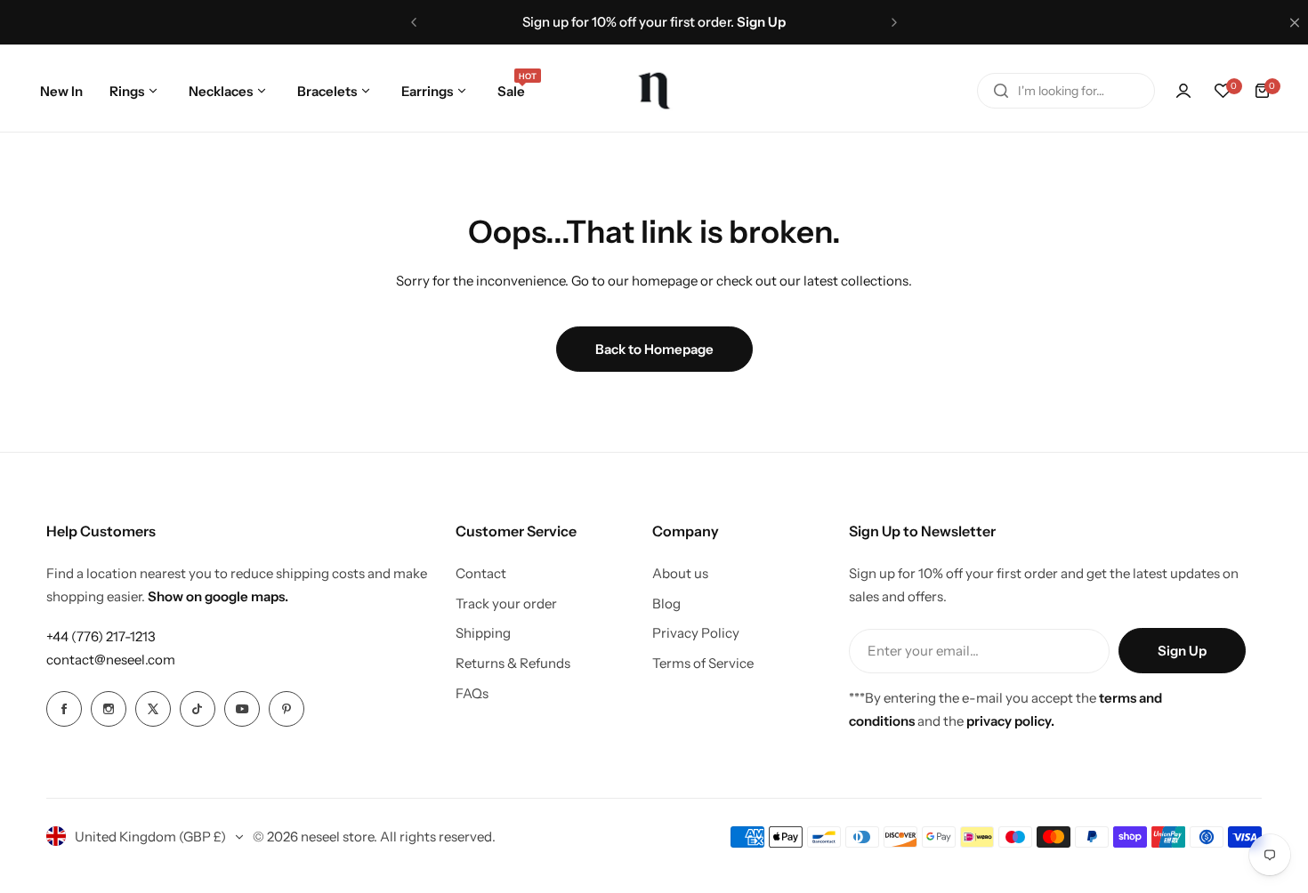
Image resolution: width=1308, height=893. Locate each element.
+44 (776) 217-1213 (101, 636)
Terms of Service (703, 663)
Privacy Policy (695, 632)
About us (680, 573)
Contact (481, 573)
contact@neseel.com (110, 659)
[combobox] (1066, 91)
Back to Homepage (654, 349)
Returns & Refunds (513, 663)
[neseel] (654, 90)
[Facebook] (64, 709)
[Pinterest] (286, 709)
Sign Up (1182, 650)
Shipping (483, 632)
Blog (666, 603)
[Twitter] (153, 709)
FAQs (472, 693)
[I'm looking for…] (1001, 91)
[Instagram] (108, 709)
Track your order (506, 603)
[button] (413, 22)
